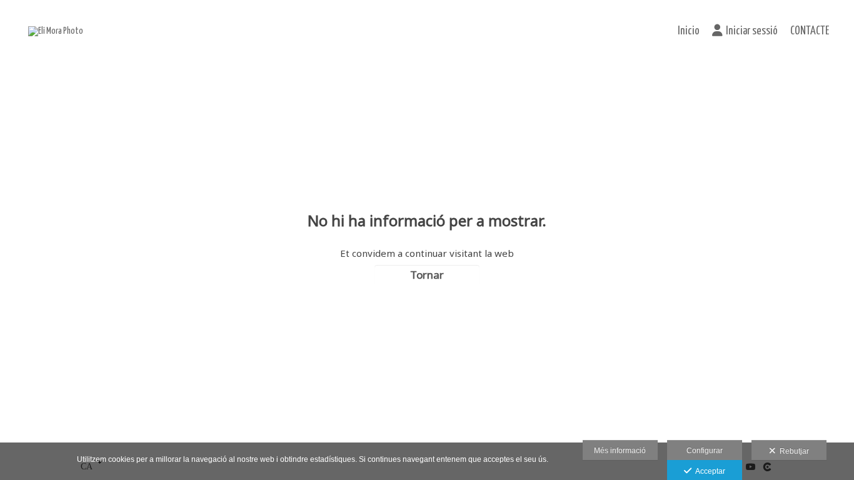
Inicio (689, 31)
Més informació (620, 450)
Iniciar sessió (752, 31)
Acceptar (708, 471)
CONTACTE (809, 31)
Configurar (704, 450)
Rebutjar (792, 451)
